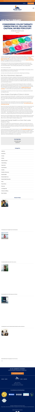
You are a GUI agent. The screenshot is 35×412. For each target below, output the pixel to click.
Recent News (3, 184)
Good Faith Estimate (30, 406)
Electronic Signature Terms (16, 406)
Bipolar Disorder (4, 160)
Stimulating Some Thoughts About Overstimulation (9, 229)
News (2, 181)
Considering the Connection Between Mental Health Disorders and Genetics (13, 326)
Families (2, 170)
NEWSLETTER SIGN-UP (15, 409)
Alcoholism (3, 153)
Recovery (3, 186)
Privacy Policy (3, 406)
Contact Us (17, 142)
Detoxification (4, 167)
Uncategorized (4, 188)
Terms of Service (8, 406)
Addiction (17, 32)
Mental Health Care (4, 177)
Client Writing (3, 163)
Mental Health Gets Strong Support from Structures (9, 358)
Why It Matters (4, 193)
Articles (2, 158)
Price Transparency (24, 406)
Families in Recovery (5, 172)
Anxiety (2, 156)
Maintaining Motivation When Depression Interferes (9, 294)
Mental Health (4, 174)
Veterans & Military (4, 191)
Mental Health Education (6, 179)
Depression (3, 165)
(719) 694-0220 (17, 141)
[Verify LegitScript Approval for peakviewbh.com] (31, 394)
